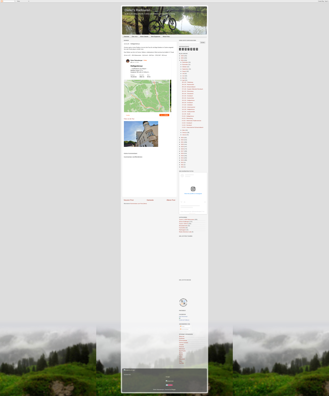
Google (168, 376)
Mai (183, 78)
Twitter (181, 357)
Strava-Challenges (184, 221)
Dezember (185, 62)
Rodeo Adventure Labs (185, 232)
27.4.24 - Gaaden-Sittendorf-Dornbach (192, 89)
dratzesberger (197, 211)
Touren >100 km (183, 223)
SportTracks (182, 350)
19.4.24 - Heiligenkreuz (188, 100)
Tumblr (181, 355)
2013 (182, 160)
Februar (184, 132)
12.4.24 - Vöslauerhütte (188, 111)
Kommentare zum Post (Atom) (138, 203)
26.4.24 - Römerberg (187, 91)
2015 (182, 155)
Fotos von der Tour (129, 119)
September (185, 69)
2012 (182, 162)
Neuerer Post (129, 200)
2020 (182, 144)
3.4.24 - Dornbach (187, 125)
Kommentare (184, 329)
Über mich (135, 36)
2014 (182, 158)
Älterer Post (171, 200)
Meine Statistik (144, 36)
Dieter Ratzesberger (186, 211)
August (184, 71)
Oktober (184, 66)
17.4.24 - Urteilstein (187, 104)
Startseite (126, 36)
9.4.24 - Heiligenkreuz (188, 116)
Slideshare (182, 348)
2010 (182, 167)
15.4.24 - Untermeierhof (188, 107)
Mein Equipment (155, 36)
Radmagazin (182, 229)
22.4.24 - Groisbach (187, 95)
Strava (181, 353)
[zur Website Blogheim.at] (129, 370)
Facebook (181, 338)
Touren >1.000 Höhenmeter (186, 219)
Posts (182, 326)
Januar (184, 134)
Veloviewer (182, 359)
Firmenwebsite (183, 340)
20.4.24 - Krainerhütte (188, 98)
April (183, 80)
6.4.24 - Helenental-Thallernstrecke (191, 120)
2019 (182, 146)
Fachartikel (182, 227)
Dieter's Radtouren (137, 10)
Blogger (173, 389)
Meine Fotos (166, 36)
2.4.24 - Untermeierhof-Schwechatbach (192, 127)
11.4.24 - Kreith (186, 114)
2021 (182, 142)
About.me (181, 336)
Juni (183, 76)
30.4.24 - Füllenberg (187, 82)
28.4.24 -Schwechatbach (188, 86)
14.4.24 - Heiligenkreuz (188, 109)
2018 (182, 149)
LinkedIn (181, 344)
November (185, 64)
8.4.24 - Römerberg (187, 118)
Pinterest (181, 346)
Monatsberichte (183, 225)
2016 (182, 153)
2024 (182, 60)
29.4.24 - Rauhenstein (188, 84)
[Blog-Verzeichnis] (169, 385)
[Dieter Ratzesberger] (179, 318)
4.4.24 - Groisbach (187, 123)
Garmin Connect (183, 342)
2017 (182, 151)
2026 (182, 55)
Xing (180, 361)
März (183, 130)
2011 (182, 164)
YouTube (181, 363)
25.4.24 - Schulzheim (187, 93)
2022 (182, 139)
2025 (182, 58)
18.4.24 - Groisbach (187, 102)
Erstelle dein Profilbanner (184, 320)
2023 (182, 137)
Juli (183, 73)
